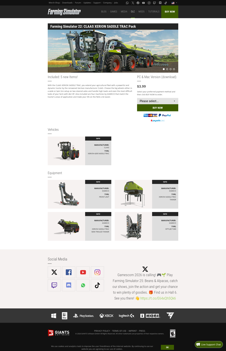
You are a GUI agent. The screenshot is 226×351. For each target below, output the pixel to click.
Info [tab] (98, 138)
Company (107, 2)
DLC (133, 11)
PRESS (142, 330)
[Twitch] (154, 2)
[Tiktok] (166, 2)
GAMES (113, 11)
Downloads (67, 2)
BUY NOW (170, 11)
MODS (142, 11)
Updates (87, 2)
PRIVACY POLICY (102, 330)
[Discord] (160, 2)
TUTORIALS (153, 11)
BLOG (103, 11)
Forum (78, 2)
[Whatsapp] (127, 2)
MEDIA (124, 11)
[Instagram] (149, 2)
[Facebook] (138, 2)
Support (97, 2)
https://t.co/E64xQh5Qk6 (158, 298)
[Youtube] (143, 2)
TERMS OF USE (119, 330)
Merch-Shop (54, 2)
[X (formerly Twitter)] (133, 2)
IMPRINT (133, 330)
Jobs (116, 2)
